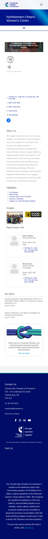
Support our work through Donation (22, 201)
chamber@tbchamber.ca (14, 408)
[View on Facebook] (9, 122)
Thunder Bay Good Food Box (20, 196)
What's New (13, 194)
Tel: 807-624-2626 (11, 403)
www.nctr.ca (28, 528)
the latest (9, 294)
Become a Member (16, 199)
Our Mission (13, 192)
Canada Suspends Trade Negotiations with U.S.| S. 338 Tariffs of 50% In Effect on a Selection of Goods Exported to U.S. (24, 301)
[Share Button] (9, 67)
